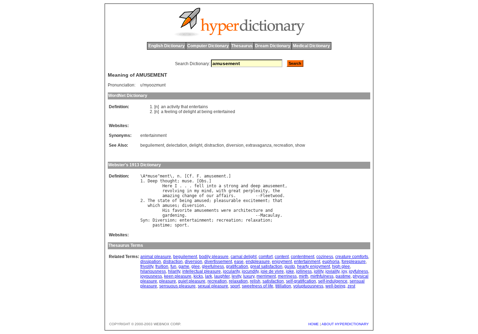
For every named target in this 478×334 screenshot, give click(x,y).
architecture (248, 210)
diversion (235, 145)
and (244, 185)
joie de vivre (272, 271)
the (276, 190)
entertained (224, 111)
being (207, 111)
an (163, 106)
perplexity (255, 190)
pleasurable (227, 200)
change (189, 195)
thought (168, 181)
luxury (248, 276)
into (211, 185)
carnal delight (243, 256)
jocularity (231, 271)
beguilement (152, 145)
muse (152, 176)
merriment (266, 276)
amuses (169, 205)
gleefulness (213, 266)
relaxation (258, 220)
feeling (170, 111)
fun (173, 266)
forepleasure (354, 261)
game (183, 266)
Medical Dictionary (311, 45)
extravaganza (259, 145)
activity (173, 106)
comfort (266, 256)
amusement (215, 176)
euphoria (330, 261)
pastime (161, 225)
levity (236, 276)
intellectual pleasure (201, 271)
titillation (283, 286)
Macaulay (270, 215)
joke (290, 271)
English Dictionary (166, 45)
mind (206, 190)
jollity (318, 271)
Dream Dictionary (272, 45)
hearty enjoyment (313, 266)
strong (231, 185)
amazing (171, 195)
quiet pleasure (191, 281)
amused (201, 200)
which (154, 205)
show (300, 145)
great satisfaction (266, 266)
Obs (202, 181)
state (163, 200)
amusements (206, 210)
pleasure (167, 281)
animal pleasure (155, 256)
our (210, 195)
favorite (182, 210)
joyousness (151, 276)
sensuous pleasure (177, 286)
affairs (224, 195)
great (235, 190)
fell (199, 185)
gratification (237, 266)
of (180, 111)
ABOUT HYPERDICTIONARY (345, 324)
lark (208, 276)
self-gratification (301, 281)
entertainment (153, 135)
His (166, 210)
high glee (341, 266)
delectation (176, 145)
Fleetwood (271, 195)
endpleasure (258, 261)
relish (255, 281)
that (184, 106)
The (151, 200)
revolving (173, 190)
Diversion (164, 220)
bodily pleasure (214, 256)
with (221, 190)
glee (195, 266)
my (196, 190)
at (199, 111)
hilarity (174, 271)
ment (165, 176)
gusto (289, 266)
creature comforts (351, 256)
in (189, 190)
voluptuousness (308, 286)
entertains (198, 106)
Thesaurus (242, 45)
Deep (152, 181)
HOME (313, 324)
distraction (214, 145)
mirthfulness (321, 276)
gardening (173, 215)
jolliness (304, 271)
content (282, 256)
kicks (198, 276)
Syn (144, 220)
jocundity (250, 271)
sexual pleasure (213, 286)
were (226, 210)
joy (344, 271)
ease (239, 261)
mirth (303, 276)
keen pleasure (177, 276)
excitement (255, 200)
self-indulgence (332, 281)
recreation (283, 145)
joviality (332, 271)
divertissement (218, 261)
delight (189, 111)
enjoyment (282, 261)
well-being (335, 286)
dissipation (150, 261)
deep (255, 185)
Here (167, 185)
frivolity (146, 266)
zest (351, 286)
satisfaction (273, 281)
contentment (302, 256)
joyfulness (358, 271)
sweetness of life (257, 286)
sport (181, 225)
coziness (324, 256)
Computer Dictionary (208, 45)
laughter (222, 276)
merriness (287, 276)
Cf (189, 176)
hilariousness (153, 271)
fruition (161, 266)
